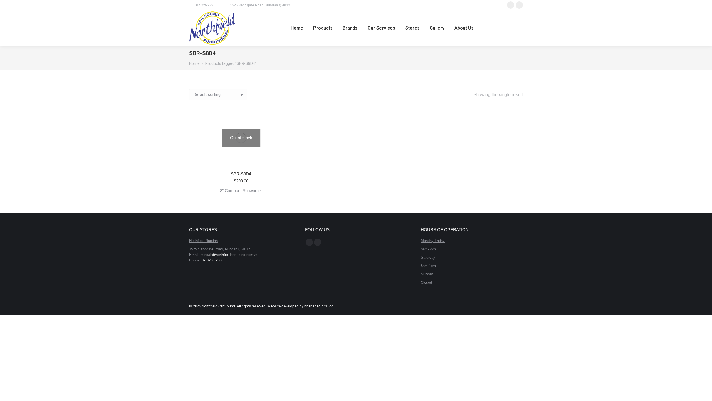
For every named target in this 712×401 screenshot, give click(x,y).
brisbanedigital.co (318, 306)
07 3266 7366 (206, 5)
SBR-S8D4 (241, 174)
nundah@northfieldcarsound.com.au (229, 255)
